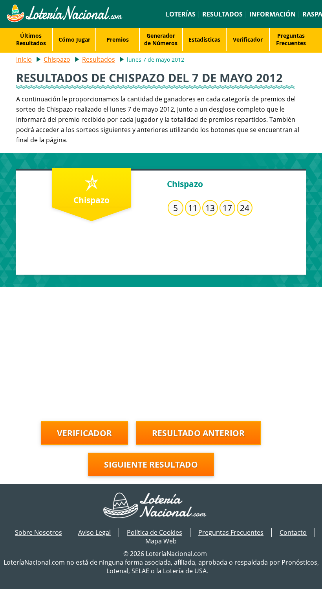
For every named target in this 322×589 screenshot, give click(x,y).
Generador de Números (160, 39)
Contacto (293, 532)
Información (272, 14)
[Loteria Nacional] (64, 20)
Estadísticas (204, 39)
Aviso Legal (94, 532)
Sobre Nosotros (38, 532)
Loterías (181, 14)
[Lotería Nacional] (161, 506)
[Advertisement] (161, 342)
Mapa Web (161, 541)
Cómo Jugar (74, 39)
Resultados (222, 14)
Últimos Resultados (31, 39)
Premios (117, 39)
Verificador (248, 39)
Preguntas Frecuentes (291, 39)
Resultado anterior (198, 433)
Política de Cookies (154, 532)
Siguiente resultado (151, 464)
